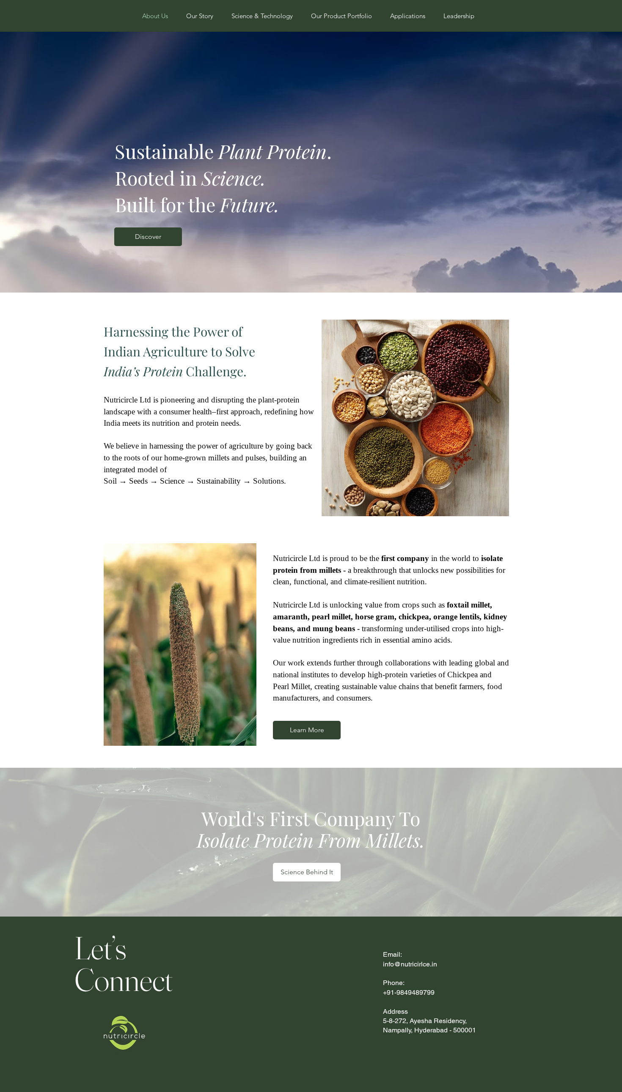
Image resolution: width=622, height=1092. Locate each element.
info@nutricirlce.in (410, 964)
